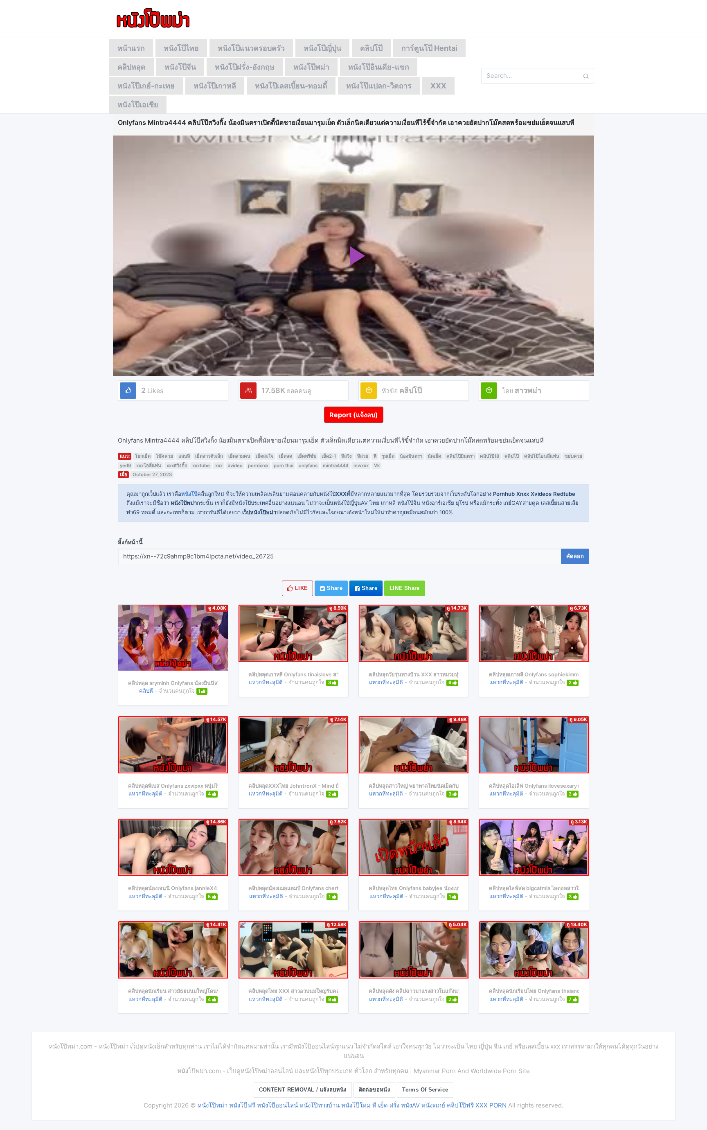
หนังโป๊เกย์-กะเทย (146, 85)
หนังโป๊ (189, 493)
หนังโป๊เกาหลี (215, 85)
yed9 (125, 465)
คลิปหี (146, 690)
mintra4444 (335, 465)
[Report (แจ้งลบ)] (353, 407)
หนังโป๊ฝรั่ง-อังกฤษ (245, 67)
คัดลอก (575, 556)
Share (333, 588)
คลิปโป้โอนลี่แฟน (541, 456)
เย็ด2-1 (329, 456)
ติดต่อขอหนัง (374, 1090)
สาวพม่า (528, 390)
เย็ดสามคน (239, 456)
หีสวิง (346, 456)
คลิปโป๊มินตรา (460, 456)
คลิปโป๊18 (489, 456)
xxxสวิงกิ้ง (177, 465)
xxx (219, 465)
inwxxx (361, 465)
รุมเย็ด (388, 456)
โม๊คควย (164, 456)
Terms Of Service (425, 1090)
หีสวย (362, 456)
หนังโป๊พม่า (311, 67)
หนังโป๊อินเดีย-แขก (378, 67)
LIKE (300, 588)
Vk (377, 465)
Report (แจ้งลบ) (353, 415)
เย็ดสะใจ (265, 456)
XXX (438, 85)
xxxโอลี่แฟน (148, 465)
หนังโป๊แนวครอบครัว (251, 48)
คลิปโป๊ (371, 48)
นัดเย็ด (434, 456)
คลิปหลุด (131, 67)
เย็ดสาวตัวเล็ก (209, 456)
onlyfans (308, 465)
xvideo (235, 465)
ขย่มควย (573, 456)
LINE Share (405, 588)
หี (375, 456)
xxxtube (201, 465)
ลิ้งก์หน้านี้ (130, 542)
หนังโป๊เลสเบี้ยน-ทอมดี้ (291, 85)
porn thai (283, 465)
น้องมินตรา (411, 456)
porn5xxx (258, 465)
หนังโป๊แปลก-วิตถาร (379, 85)
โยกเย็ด (143, 456)
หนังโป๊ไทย (181, 48)
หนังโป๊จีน (180, 67)
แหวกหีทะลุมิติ (266, 682)
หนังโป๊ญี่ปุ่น (322, 48)
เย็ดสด (285, 456)
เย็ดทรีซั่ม (306, 456)
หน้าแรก (131, 48)
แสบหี (184, 456)
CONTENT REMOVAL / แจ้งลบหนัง (303, 1090)
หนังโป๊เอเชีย (137, 104)
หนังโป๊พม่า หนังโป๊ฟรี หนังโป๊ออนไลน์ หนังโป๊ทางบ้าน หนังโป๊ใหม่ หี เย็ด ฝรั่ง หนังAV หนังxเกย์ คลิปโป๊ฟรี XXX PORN (352, 1105)
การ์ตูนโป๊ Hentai (429, 48)
